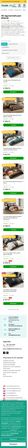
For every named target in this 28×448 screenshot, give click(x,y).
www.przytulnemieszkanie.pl (14, 397)
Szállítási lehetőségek (9, 362)
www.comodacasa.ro (12, 400)
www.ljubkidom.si (11, 393)
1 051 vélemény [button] (14, 21)
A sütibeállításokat (16, 426)
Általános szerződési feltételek (11, 370)
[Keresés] (14, 5)
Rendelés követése (8, 360)
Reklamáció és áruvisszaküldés (12, 366)
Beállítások (13, 439)
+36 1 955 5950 (10, 344)
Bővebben (13, 92)
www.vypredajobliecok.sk (13, 390)
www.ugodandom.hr (12, 395)
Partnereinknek (7, 376)
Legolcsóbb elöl (13, 44)
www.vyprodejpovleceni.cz (13, 388)
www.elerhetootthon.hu (13, 386)
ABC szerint (5, 53)
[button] (18, 21)
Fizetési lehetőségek (9, 364)
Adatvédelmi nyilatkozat (10, 372)
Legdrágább (5, 47)
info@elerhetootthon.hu (14, 349)
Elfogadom (13, 444)
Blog (4, 374)
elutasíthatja (13, 430)
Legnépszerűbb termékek (9, 50)
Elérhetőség (6, 368)
